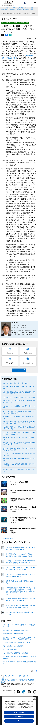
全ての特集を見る (8, 538)
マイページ (29, 3)
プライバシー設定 (19, 712)
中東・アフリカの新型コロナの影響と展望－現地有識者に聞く (17, 10)
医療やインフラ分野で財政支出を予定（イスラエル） (19, 397)
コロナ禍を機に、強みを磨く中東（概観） (16, 383)
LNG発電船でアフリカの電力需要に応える (16, 630)
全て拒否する (19, 716)
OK (19, 721)
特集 (32, 8)
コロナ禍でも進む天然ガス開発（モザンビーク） (18, 642)
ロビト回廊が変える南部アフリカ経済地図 (16, 653)
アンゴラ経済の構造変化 (10, 649)
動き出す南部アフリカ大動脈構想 (13, 633)
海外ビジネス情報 (10, 8)
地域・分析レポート (23, 8)
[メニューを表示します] (35, 3)
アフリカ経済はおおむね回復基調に (13, 646)
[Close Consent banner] (34, 698)
